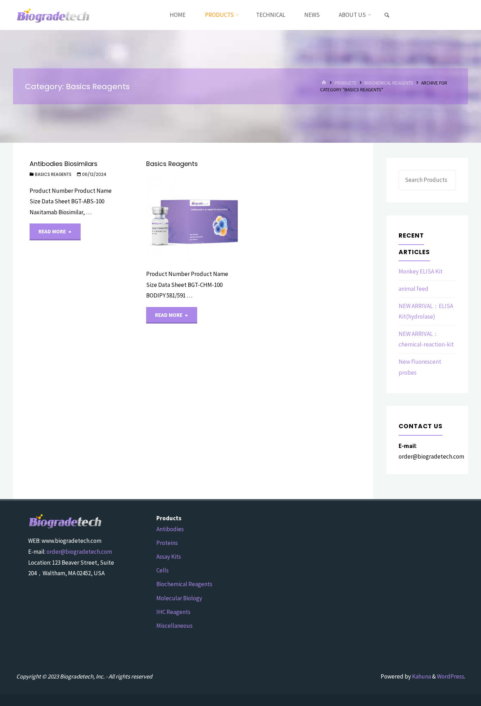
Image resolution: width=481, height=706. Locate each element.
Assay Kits (168, 556)
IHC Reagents (173, 612)
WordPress (450, 676)
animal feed (414, 289)
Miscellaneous (174, 626)
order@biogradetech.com (79, 551)
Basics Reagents (53, 174)
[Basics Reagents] (216, 218)
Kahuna (421, 676)
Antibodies (170, 529)
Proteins (167, 543)
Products (346, 83)
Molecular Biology (179, 598)
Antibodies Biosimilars (64, 163)
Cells (162, 570)
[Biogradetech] (53, 15)
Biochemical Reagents (388, 83)
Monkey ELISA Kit (421, 271)
